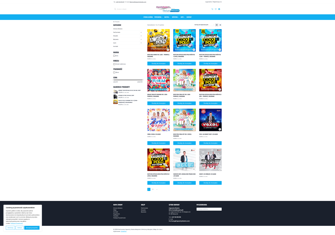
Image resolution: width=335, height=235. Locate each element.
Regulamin (116, 214)
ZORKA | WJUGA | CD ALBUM (154, 134)
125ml (117, 72)
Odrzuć (19, 228)
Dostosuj (10, 228)
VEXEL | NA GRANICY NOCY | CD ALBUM (208, 134)
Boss (117, 56)
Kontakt (189, 17)
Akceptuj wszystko (32, 228)
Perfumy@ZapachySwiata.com (137, 2)
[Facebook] (219, 9)
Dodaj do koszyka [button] (158, 63)
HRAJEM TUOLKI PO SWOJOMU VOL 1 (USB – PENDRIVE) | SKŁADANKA (157, 95)
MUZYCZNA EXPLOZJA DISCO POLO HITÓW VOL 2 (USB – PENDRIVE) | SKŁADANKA (210, 55)
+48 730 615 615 (120, 2)
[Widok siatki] (216, 25)
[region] (22, 218)
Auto (114, 43)
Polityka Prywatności (17, 223)
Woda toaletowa (121, 64)
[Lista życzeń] (215, 9)
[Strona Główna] (113, 21)
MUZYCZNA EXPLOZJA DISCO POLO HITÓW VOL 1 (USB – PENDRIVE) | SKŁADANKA (210, 95)
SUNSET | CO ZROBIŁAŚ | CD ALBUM (207, 174)
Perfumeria (116, 32)
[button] (162, 49)
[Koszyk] (212, 9)
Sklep (114, 210)
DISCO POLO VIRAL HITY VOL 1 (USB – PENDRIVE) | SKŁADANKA (182, 95)
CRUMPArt (124, 231)
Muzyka (115, 36)
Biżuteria (115, 39)
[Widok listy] (220, 25)
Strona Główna (148, 17)
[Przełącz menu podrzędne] (141, 32)
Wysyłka (115, 216)
